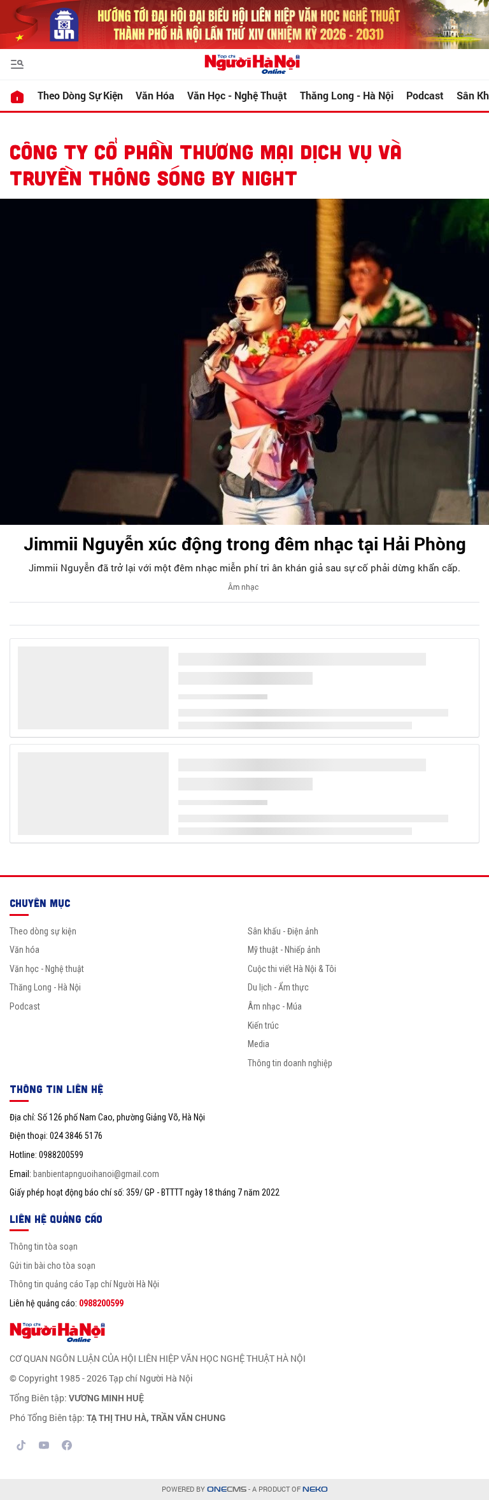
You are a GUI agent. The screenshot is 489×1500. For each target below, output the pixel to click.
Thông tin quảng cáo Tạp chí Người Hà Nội (84, 1284)
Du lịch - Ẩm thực (278, 987)
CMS (226, 1489)
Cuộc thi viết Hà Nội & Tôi (292, 969)
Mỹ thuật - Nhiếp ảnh (284, 950)
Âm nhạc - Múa (275, 1006)
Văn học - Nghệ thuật (237, 95)
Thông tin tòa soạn (44, 1246)
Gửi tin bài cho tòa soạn (53, 1266)
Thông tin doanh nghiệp (290, 1063)
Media (258, 1044)
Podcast (425, 95)
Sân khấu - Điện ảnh (283, 931)
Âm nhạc (243, 587)
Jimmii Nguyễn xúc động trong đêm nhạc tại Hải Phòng (245, 543)
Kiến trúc (263, 1025)
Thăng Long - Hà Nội (346, 95)
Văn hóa (155, 95)
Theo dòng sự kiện (80, 95)
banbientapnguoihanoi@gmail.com (96, 1174)
